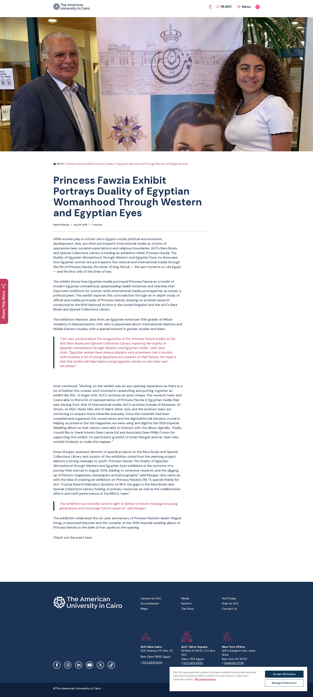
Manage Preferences (284, 683)
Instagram (67, 665)
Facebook (56, 665)
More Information (205, 679)
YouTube (89, 665)
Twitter (100, 665)
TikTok (111, 665)
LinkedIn (78, 665)
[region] (238, 678)
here (88, 537)
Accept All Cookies (284, 674)
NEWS (60, 163)
